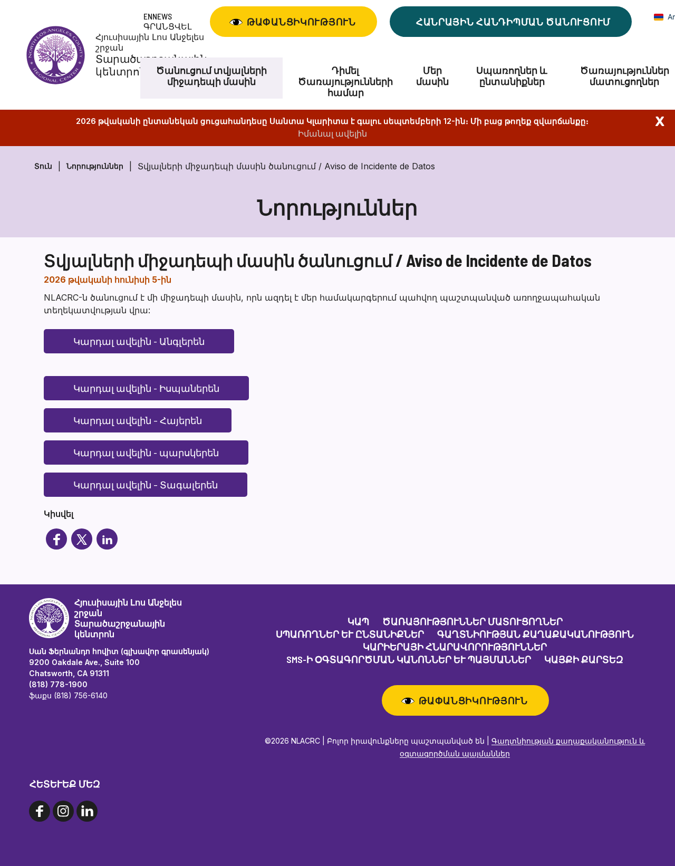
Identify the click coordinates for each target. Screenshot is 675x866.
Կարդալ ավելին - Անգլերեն (139, 341)
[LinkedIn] (107, 539)
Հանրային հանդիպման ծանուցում (513, 21)
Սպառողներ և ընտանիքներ (511, 76)
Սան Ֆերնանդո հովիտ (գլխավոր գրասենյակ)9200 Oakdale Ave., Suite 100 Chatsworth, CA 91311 (119, 662)
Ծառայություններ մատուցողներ (472, 621)
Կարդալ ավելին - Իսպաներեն (146, 388)
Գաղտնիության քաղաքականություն (535, 634)
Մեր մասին (432, 76)
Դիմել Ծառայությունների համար (345, 81)
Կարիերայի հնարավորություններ (455, 646)
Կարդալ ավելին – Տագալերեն (145, 484)
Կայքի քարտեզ (583, 659)
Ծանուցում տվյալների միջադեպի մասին (211, 76)
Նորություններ (94, 165)
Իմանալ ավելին (332, 133)
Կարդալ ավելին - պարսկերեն (146, 452)
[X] (81, 539)
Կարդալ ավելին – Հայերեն (137, 420)
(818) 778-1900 (58, 684)
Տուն (43, 165)
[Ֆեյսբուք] (56, 539)
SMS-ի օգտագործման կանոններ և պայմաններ (408, 659)
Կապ (358, 621)
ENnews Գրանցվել (167, 21)
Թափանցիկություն (301, 21)
